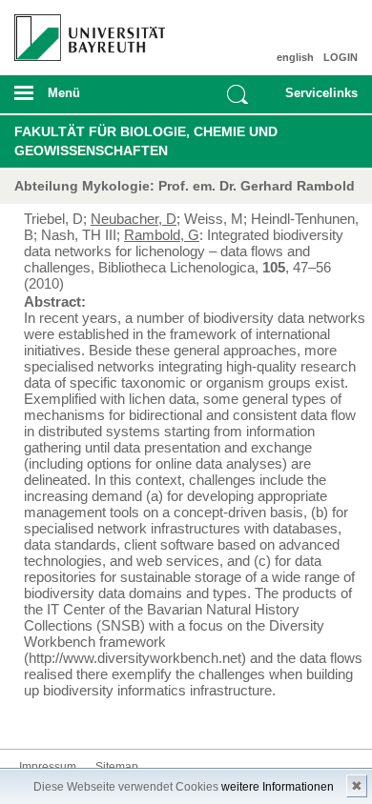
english (295, 57)
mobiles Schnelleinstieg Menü (316, 99)
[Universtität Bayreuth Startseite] (84, 30)
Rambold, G (161, 235)
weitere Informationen (277, 787)
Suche (237, 94)
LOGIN (340, 57)
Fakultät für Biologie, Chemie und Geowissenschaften (146, 141)
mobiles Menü (82, 99)
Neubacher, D (133, 219)
